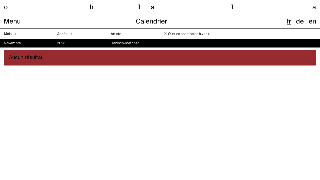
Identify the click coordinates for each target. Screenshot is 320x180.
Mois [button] (8, 34)
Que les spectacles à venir (189, 34)
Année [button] (62, 34)
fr (289, 21)
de (300, 21)
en (312, 21)
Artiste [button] (116, 34)
